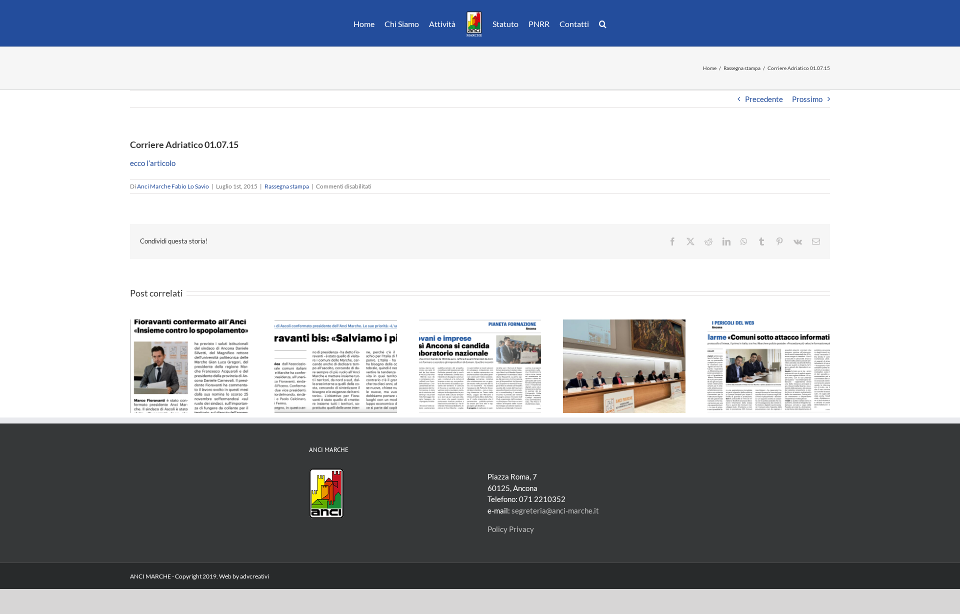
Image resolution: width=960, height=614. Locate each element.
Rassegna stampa (286, 186)
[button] (598, 23)
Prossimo (807, 99)
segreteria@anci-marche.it (555, 510)
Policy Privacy (511, 529)
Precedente (764, 99)
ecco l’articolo (153, 163)
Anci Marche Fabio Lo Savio (173, 186)
